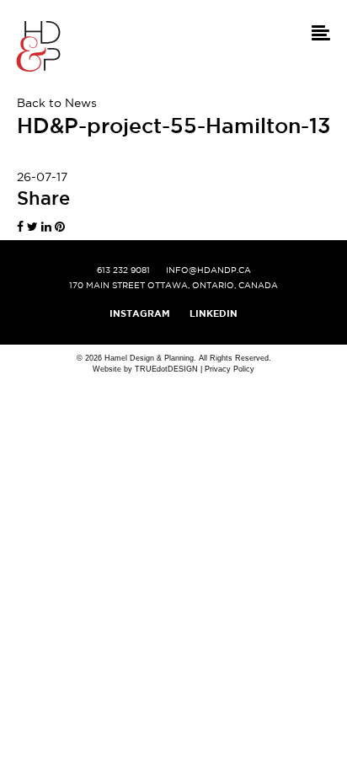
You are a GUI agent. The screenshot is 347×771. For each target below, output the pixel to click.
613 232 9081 (123, 270)
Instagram (139, 313)
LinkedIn (214, 313)
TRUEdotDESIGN (166, 369)
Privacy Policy (229, 369)
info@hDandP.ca (208, 270)
